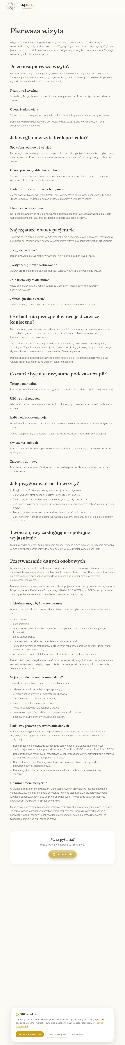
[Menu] (117, 6)
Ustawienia (77, 1034)
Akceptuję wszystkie (30, 1034)
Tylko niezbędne (57, 1034)
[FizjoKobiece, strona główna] (20, 6)
